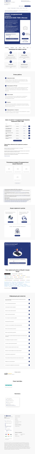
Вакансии (16, 419)
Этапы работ (12, 47)
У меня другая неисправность (17, 140)
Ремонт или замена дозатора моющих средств (23, 200)
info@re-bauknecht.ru (10, 402)
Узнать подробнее (17, 235)
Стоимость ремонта (17, 415)
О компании (16, 420)
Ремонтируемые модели (18, 421)
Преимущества (7, 47)
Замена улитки (12, 201)
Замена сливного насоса (23, 201)
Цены (16, 47)
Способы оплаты (17, 426)
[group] (8, 385)
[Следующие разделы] (30, 47)
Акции (27, 47)
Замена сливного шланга (17, 201)
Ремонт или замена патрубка (14, 200)
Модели (24, 47)
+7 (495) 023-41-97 (10, 400)
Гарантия (20, 47)
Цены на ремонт (25, 38)
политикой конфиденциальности (22, 264)
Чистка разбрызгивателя (7, 200)
